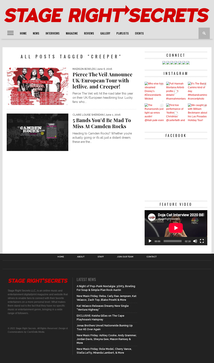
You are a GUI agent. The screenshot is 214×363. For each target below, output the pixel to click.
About (80, 257)
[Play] (150, 241)
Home (23, 33)
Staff (101, 257)
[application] (176, 227)
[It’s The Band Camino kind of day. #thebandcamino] (197, 91)
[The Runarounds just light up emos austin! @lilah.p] (154, 113)
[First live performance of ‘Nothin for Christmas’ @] (176, 113)
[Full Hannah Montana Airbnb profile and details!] (176, 91)
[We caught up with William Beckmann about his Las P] (197, 113)
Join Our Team (125, 257)
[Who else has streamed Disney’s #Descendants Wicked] (154, 91)
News (36, 33)
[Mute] (195, 241)
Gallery (105, 33)
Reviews (89, 33)
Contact (151, 257)
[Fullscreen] (202, 241)
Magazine (72, 33)
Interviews (53, 33)
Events (139, 33)
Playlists (122, 33)
